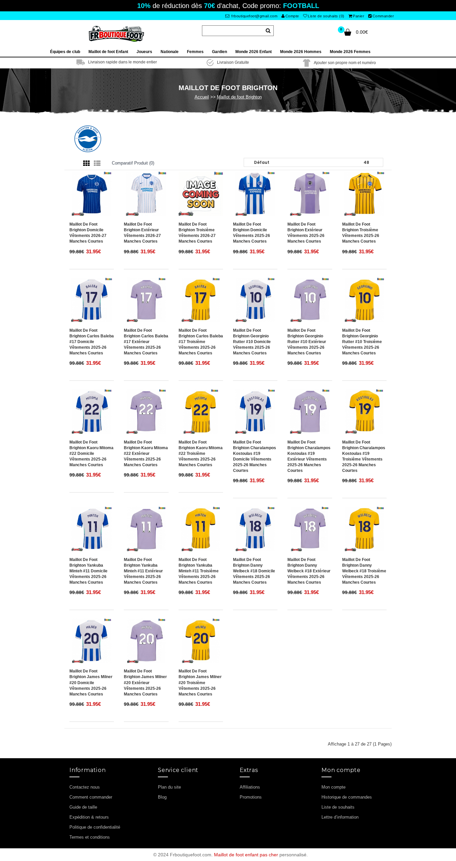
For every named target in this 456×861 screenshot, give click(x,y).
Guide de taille (83, 807)
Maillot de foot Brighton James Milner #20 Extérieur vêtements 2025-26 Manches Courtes (145, 682)
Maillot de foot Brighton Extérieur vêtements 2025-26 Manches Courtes (305, 233)
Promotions (251, 797)
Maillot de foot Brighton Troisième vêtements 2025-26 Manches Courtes (360, 233)
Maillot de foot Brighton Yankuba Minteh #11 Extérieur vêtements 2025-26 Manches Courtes (143, 571)
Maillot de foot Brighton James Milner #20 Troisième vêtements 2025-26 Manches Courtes (200, 682)
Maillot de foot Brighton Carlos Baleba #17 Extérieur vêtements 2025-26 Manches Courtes (146, 342)
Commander (383, 16)
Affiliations (250, 787)
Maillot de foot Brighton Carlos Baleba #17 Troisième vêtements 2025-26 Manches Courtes (201, 342)
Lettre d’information (340, 817)
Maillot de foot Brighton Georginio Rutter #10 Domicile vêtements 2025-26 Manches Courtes (252, 342)
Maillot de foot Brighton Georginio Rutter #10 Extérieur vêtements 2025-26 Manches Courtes (306, 342)
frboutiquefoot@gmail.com (254, 16)
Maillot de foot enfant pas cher (246, 854)
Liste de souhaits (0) (326, 16)
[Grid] (86, 164)
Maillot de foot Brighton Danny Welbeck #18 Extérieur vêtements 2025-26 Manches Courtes (308, 571)
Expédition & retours (89, 817)
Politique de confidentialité (94, 827)
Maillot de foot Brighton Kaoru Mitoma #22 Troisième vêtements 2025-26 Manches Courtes (201, 454)
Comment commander (90, 797)
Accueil (202, 96)
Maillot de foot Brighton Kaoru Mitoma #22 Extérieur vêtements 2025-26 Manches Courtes (146, 454)
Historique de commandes (346, 797)
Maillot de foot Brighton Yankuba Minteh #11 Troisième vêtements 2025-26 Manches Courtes (199, 571)
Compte (292, 16)
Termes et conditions (89, 837)
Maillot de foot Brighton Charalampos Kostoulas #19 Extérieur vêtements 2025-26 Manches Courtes (308, 456)
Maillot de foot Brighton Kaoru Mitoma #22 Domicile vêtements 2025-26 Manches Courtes (91, 454)
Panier (358, 16)
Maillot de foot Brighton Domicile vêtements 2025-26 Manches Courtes (251, 233)
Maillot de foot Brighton (239, 96)
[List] (97, 164)
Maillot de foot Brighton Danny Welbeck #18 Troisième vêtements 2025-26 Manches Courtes (364, 571)
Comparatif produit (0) (133, 163)
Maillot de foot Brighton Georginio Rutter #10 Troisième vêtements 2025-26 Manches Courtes (362, 342)
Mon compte (333, 787)
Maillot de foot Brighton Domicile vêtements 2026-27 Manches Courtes (87, 233)
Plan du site (169, 787)
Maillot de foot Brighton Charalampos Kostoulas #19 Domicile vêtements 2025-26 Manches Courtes (254, 456)
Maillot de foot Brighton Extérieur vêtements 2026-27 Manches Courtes (142, 233)
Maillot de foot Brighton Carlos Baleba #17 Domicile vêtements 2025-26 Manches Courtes (91, 342)
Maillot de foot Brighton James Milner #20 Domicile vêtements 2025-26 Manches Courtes (90, 682)
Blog (162, 797)
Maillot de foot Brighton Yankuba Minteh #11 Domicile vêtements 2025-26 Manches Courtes (88, 571)
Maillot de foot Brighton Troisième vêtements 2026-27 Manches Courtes (197, 233)
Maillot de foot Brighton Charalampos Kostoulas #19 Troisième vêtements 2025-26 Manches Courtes (363, 456)
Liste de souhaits (338, 807)
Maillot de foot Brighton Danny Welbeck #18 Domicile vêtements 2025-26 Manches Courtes (254, 571)
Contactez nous (84, 787)
